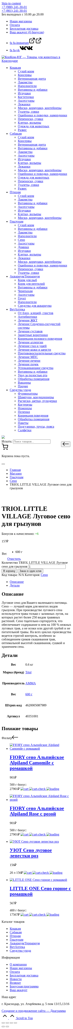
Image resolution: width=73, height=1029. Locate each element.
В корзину (9, 570)
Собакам (16, 932)
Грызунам (16, 939)
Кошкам (15, 928)
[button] (65, 444)
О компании (18, 964)
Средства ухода (20, 950)
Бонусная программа (24, 986)
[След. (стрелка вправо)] (7, 1026)
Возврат (15, 982)
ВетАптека (17, 947)
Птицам (15, 936)
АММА (30, 683)
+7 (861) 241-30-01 (14, 10)
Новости (16, 979)
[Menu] (3, 464)
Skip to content (11, 3)
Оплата (15, 971)
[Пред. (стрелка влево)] (3, 1026)
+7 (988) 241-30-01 (14, 7)
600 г (28, 694)
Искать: (7, 441)
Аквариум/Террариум (25, 943)
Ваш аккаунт (18, 990)
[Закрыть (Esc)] (3, 1023)
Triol (28, 672)
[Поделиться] (7, 1023)
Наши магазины (21, 968)
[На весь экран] (11, 1023)
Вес (4, 553)
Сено (44, 575)
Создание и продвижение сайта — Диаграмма (34, 1011)
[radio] (19, 552)
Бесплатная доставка (24, 975)
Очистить (14, 558)
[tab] (40, 582)
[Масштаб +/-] (15, 1023)
